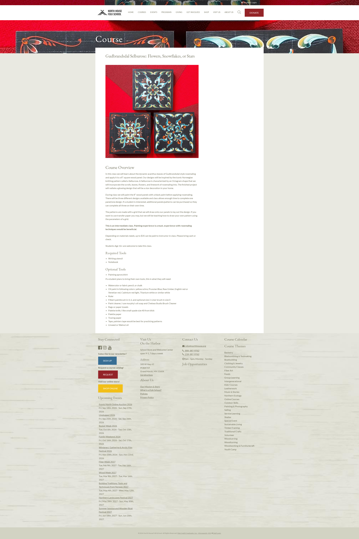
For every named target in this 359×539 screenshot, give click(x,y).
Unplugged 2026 (107, 415)
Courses (142, 12)
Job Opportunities (194, 364)
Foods (227, 374)
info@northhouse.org (195, 346)
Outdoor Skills (231, 402)
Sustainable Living (233, 424)
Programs (166, 12)
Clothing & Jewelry (233, 363)
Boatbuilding (230, 359)
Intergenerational (232, 381)
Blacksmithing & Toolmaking (237, 356)
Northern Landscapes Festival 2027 (116, 497)
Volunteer (229, 435)
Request (108, 374)
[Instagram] (105, 347)
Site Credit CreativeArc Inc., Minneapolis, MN (194, 533)
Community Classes (234, 366)
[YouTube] (110, 347)
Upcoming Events (110, 397)
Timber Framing (232, 427)
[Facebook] (100, 347)
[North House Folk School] (109, 12)
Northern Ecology (232, 395)
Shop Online (110, 388)
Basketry (228, 352)
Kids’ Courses (231, 384)
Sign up (107, 360)
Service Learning (232, 413)
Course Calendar (235, 339)
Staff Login (217, 533)
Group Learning (232, 377)
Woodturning (231, 442)
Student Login (250, 2)
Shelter (227, 417)
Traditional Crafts (232, 431)
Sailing (227, 409)
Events (153, 12)
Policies (144, 393)
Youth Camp (230, 449)
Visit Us (216, 12)
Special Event (230, 420)
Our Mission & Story (150, 386)
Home (131, 12)
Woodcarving (230, 438)
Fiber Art (228, 370)
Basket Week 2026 (108, 425)
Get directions (146, 375)
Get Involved (193, 12)
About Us (229, 12)
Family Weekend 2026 (109, 436)
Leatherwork (230, 388)
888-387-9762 (191, 350)
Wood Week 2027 (107, 472)
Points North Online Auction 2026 (115, 404)
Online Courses (231, 399)
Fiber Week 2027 (107, 461)
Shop (206, 12)
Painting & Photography (236, 406)
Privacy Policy (147, 397)
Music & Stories (231, 392)
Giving (179, 12)
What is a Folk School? (150, 390)
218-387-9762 (191, 354)
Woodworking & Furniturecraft (239, 445)
